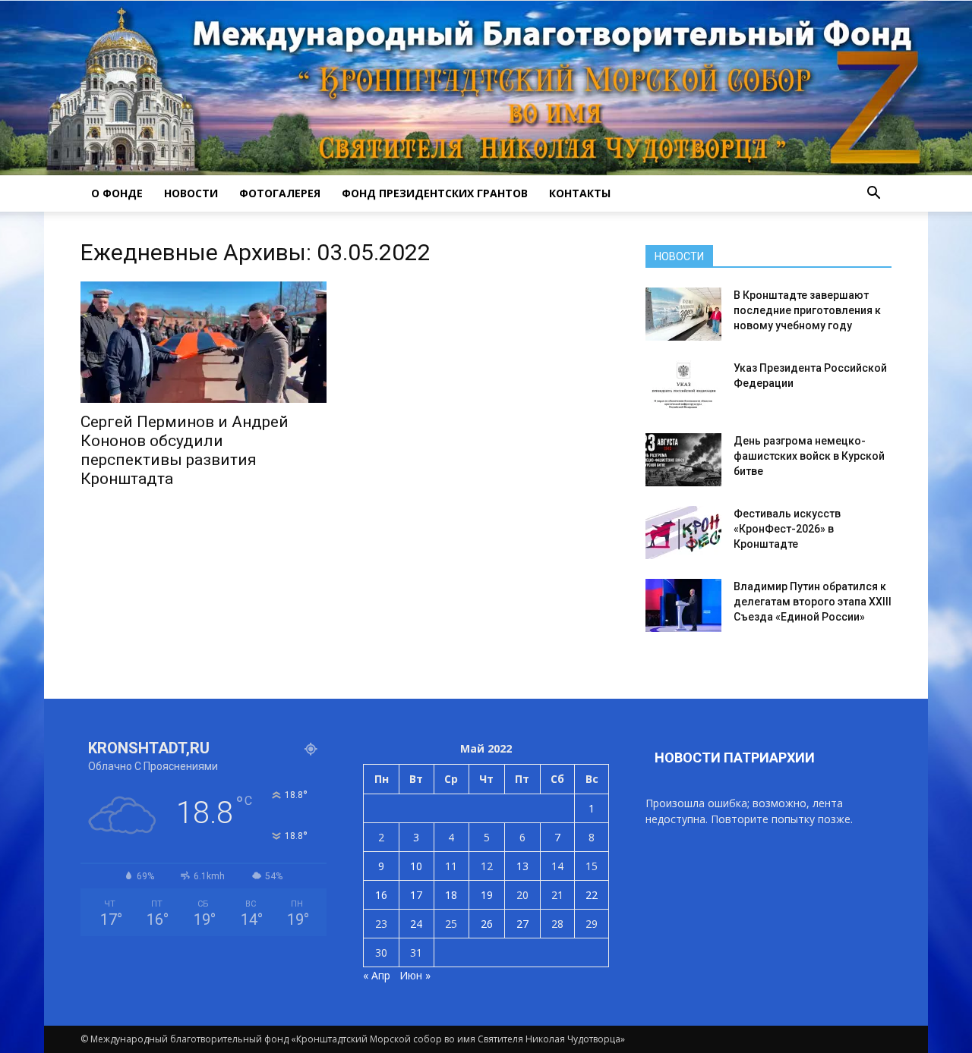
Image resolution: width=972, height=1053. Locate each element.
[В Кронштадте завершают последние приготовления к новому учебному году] (683, 314)
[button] (873, 193)
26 (487, 923)
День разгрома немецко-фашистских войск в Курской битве (809, 456)
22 (591, 895)
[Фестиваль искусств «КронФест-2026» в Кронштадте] (683, 532)
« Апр (376, 975)
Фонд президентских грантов (435, 193)
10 (416, 866)
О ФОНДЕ (117, 193)
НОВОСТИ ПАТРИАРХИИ (735, 757)
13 (522, 866)
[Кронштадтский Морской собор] (486, 88)
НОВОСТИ (191, 193)
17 (416, 895)
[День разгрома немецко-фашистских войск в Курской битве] (683, 459)
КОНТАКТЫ (580, 193)
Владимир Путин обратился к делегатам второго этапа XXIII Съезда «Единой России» (813, 601)
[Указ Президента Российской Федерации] (683, 386)
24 (416, 923)
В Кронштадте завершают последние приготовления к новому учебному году (807, 310)
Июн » (415, 975)
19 (487, 895)
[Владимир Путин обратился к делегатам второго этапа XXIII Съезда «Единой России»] (683, 605)
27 (522, 923)
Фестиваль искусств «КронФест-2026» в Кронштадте (787, 529)
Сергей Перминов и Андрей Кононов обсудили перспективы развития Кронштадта (184, 450)
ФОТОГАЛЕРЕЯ (279, 193)
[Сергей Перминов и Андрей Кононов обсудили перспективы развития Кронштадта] (203, 342)
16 (381, 895)
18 (451, 895)
